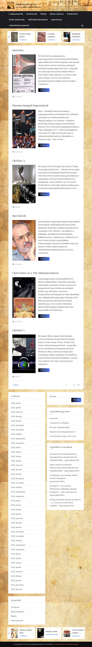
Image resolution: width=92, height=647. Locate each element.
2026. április (16, 407)
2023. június (16, 558)
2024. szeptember (18, 492)
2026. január (16, 421)
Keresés (53, 396)
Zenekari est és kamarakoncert (62, 432)
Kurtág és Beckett (57, 499)
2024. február (16, 523)
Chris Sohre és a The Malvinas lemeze (35, 273)
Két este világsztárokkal (59, 427)
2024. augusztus (17, 496)
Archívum (25, 40)
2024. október (16, 487)
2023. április (16, 567)
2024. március (17, 518)
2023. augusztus (17, 549)
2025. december (17, 425)
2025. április (16, 461)
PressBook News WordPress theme (65, 644)
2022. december (17, 585)
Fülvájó (43, 14)
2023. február (16, 576)
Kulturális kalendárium (38, 19)
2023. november (17, 536)
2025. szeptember (18, 438)
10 (74, 385)
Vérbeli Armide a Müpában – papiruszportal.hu (64, 478)
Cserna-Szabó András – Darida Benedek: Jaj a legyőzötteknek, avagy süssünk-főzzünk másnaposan (52, 631)
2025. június (16, 452)
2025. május (16, 456)
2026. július (16, 403)
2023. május (16, 563)
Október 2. (18, 160)
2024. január (16, 527)
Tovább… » (44, 90)
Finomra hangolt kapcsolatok (30, 105)
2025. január (16, 474)
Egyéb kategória (17, 611)
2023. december (17, 532)
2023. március (17, 571)
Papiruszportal (17, 620)
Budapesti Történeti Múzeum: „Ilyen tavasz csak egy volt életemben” (52, 35)
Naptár (17, 207)
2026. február (16, 416)
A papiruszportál (16, 14)
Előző (16, 385)
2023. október (16, 540)
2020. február (16, 589)
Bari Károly (19, 215)
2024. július (16, 500)
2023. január (16, 580)
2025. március (17, 465)
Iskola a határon (57, 14)
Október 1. (18, 330)
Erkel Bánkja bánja (77, 35)
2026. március (17, 412)
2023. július (16, 554)
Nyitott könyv (72, 14)
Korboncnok (31, 14)
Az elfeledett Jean (57, 475)
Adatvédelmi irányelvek (19, 25)
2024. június (16, 505)
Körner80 (54, 418)
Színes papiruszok (17, 19)
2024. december (17, 478)
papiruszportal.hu (26, 4)
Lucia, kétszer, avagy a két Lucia (63, 436)
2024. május (16, 509)
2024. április (16, 514)
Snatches (18, 50)
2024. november (17, 483)
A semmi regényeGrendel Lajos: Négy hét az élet (26, 35)
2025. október (16, 434)
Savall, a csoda (25, 631)
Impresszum (56, 19)
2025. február (16, 469)
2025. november (17, 430)
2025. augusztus (17, 443)
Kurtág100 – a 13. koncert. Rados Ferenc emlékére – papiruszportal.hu (65, 502)
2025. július (16, 447)
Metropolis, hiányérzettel (77, 631)
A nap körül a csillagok (59, 423)
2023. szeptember (18, 545)
